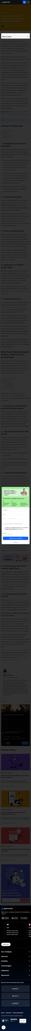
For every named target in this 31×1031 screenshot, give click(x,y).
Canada (10, 927)
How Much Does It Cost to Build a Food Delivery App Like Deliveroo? (15, 776)
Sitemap (2, 1012)
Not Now (16, 542)
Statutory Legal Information (18, 1012)
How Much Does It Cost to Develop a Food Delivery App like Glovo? (13, 813)
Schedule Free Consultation (15, 538)
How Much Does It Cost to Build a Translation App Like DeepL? (15, 850)
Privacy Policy (8, 1012)
